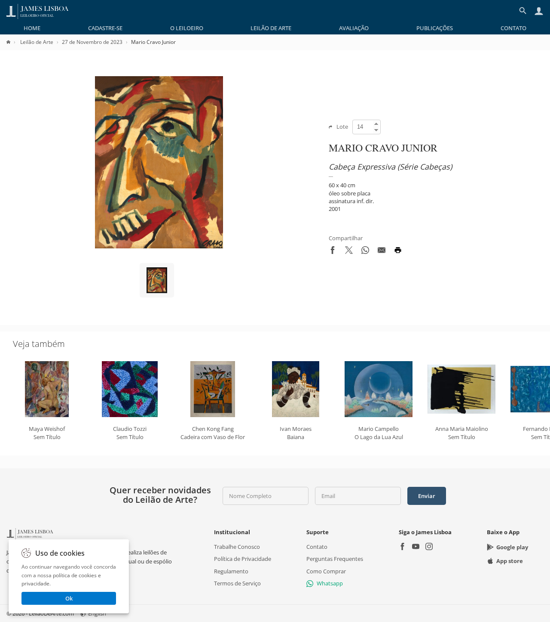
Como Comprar (326, 571)
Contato (513, 28)
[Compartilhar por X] (349, 252)
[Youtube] (415, 547)
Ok (69, 598)
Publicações (434, 28)
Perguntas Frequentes (334, 559)
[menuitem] (32, 28)
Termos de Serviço (237, 583)
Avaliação (354, 28)
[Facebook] (402, 547)
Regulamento (231, 571)
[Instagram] (429, 547)
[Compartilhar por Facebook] (332, 252)
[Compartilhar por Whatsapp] (365, 252)
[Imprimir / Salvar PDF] (398, 252)
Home (32, 28)
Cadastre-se (105, 28)
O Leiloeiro (186, 28)
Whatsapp (330, 583)
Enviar (426, 496)
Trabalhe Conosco (237, 547)
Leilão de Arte (271, 28)
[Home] (12, 42)
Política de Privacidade (242, 559)
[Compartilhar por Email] (381, 252)
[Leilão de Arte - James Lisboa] (37, 11)
